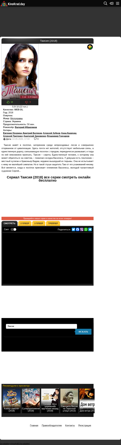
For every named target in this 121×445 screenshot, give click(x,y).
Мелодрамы (16, 118)
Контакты (70, 425)
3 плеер (38, 223)
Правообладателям (52, 425)
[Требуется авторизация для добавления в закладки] (90, 47)
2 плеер (25, 223)
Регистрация (84, 425)
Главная (34, 425)
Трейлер (53, 223)
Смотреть (9, 223)
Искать (83, 332)
